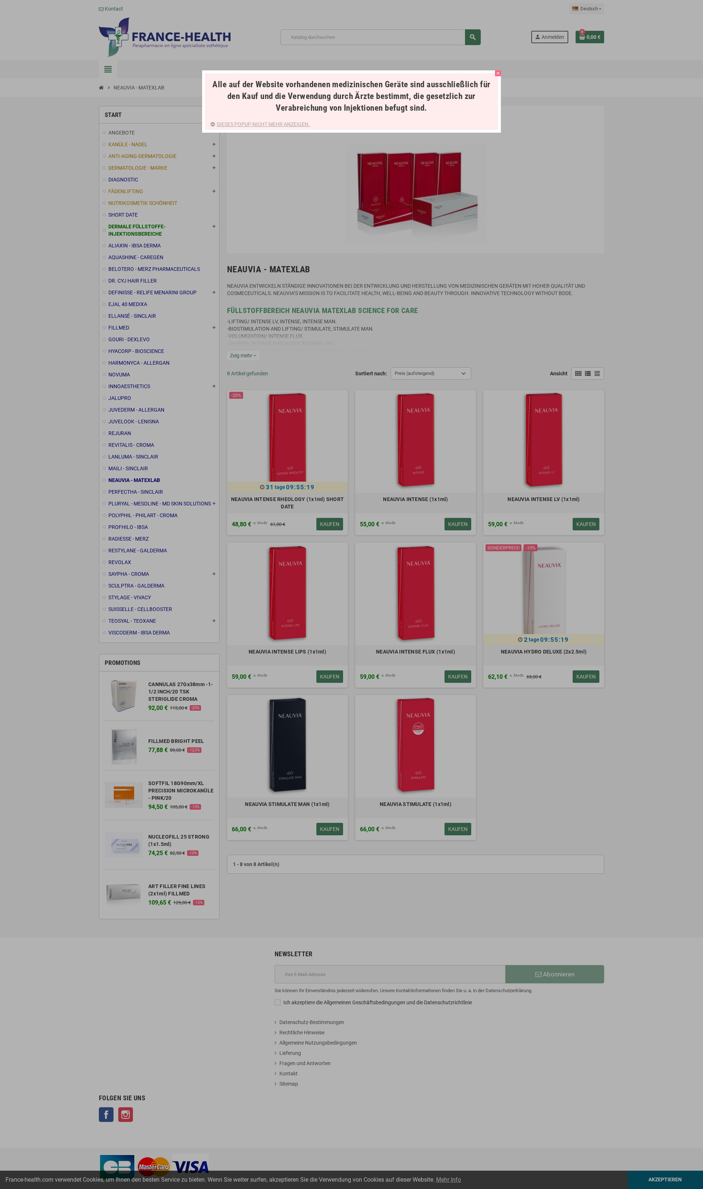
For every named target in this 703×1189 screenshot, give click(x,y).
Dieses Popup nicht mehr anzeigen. (263, 124)
